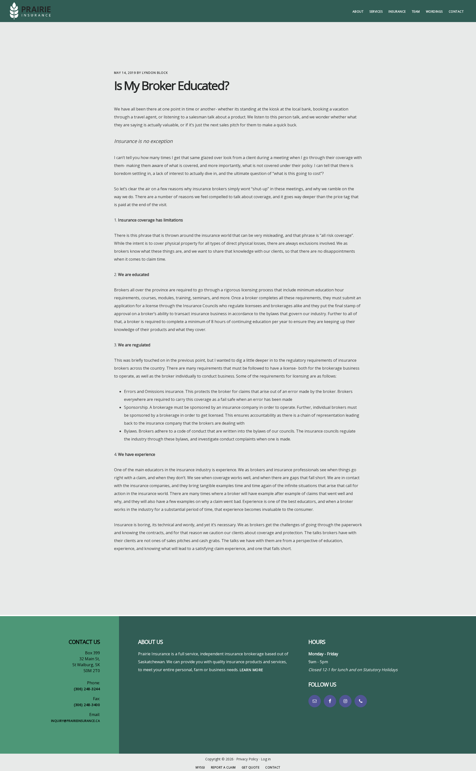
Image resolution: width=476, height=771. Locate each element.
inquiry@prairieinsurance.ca (75, 721)
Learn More (251, 669)
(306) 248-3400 (87, 704)
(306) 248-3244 (87, 689)
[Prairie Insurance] (47, 11)
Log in (266, 759)
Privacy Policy (247, 759)
